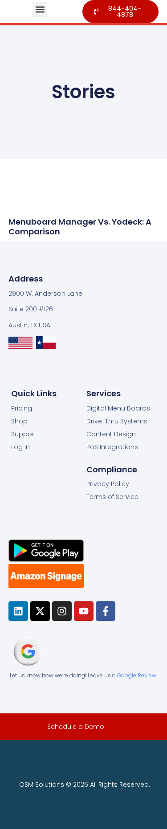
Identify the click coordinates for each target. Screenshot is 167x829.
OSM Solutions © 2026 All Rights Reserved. (84, 784)
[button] (40, 9)
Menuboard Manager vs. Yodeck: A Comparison (79, 226)
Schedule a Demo (75, 726)
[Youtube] (84, 611)
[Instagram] (62, 611)
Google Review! (137, 675)
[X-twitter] (40, 611)
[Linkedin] (18, 611)
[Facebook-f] (105, 611)
